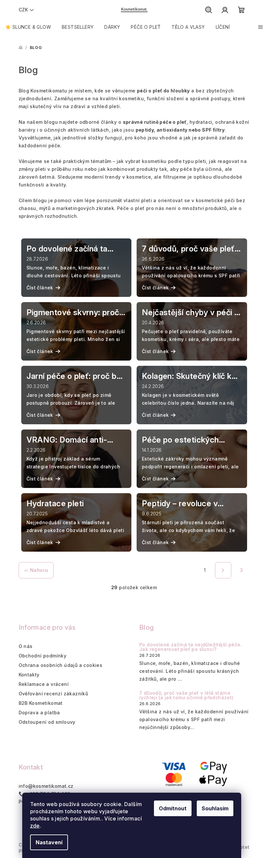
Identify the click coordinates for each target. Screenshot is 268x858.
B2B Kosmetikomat (41, 703)
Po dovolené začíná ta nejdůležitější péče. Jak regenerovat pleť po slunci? (190, 647)
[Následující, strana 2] (223, 570)
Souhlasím (215, 808)
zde (35, 825)
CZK (23, 9)
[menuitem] (28, 27)
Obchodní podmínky (43, 655)
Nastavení (49, 842)
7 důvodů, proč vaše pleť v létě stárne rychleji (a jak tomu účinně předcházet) (186, 695)
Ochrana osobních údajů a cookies (61, 665)
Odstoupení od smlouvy (47, 722)
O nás (26, 646)
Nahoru (39, 570)
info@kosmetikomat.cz (46, 786)
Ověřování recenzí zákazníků (53, 693)
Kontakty (29, 674)
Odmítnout (173, 808)
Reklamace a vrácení (44, 684)
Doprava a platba (39, 712)
